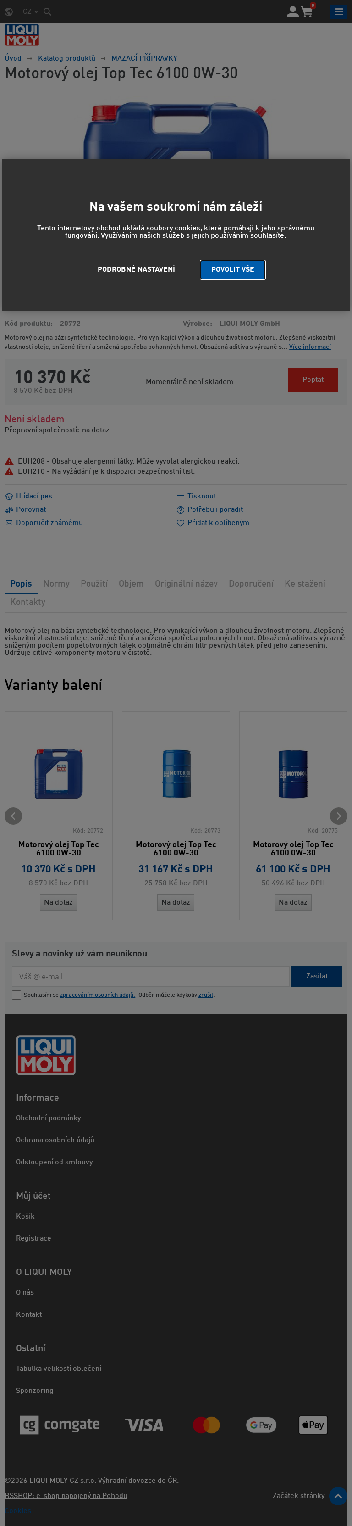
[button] (233, 270)
